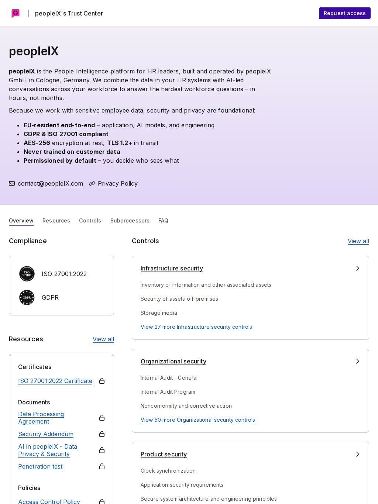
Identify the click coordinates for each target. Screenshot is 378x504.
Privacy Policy (118, 183)
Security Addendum (45, 434)
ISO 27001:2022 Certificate (55, 380)
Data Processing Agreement (41, 417)
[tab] (21, 220)
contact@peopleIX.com (50, 183)
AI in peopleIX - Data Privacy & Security (47, 450)
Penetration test (40, 466)
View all (103, 339)
